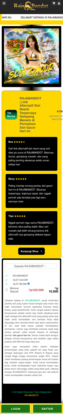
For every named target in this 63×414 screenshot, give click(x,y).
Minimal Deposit (34, 290)
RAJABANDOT (32, 300)
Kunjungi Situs (29, 251)
